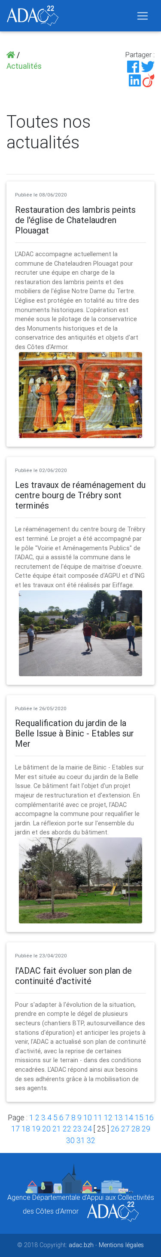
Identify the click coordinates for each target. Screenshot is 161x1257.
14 (129, 1117)
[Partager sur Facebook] (133, 65)
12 (108, 1117)
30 (70, 1140)
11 (98, 1117)
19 (36, 1129)
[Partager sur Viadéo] (149, 79)
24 (87, 1129)
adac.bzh (81, 1245)
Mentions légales (121, 1245)
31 (80, 1140)
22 (67, 1129)
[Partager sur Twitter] (148, 65)
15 (139, 1117)
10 (87, 1117)
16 (149, 1117)
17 (15, 1129)
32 (91, 1140)
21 (56, 1129)
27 (125, 1129)
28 (135, 1129)
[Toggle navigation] (142, 16)
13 (118, 1117)
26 (115, 1129)
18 (25, 1129)
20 (46, 1129)
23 (77, 1129)
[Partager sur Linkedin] (135, 79)
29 (146, 1129)
